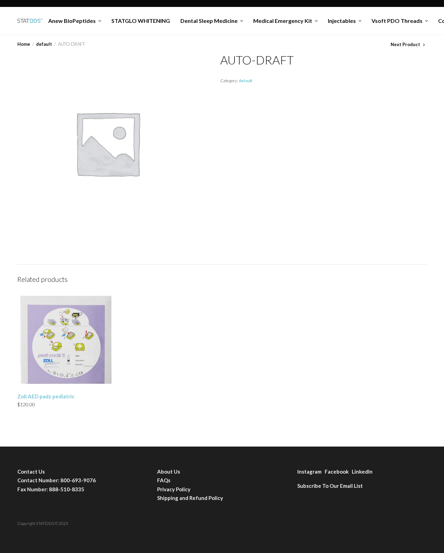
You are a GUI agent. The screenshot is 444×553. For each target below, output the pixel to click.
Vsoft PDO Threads (397, 20)
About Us (168, 471)
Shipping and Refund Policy (190, 498)
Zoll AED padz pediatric (46, 396)
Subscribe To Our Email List (330, 486)
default (44, 44)
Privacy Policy (173, 489)
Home (23, 44)
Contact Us (31, 471)
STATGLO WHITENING (140, 20)
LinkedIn (362, 471)
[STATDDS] (30, 21)
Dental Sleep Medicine (209, 20)
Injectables (342, 20)
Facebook (338, 471)
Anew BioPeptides (72, 20)
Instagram (311, 471)
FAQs (163, 480)
